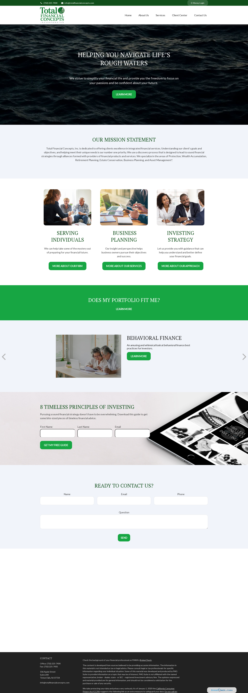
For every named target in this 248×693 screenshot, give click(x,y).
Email (118, 426)
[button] (128, 15)
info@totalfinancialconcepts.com (79, 3)
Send (124, 537)
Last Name (83, 426)
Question (124, 512)
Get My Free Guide (56, 445)
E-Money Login (197, 3)
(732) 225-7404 (50, 3)
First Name (46, 426)
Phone (181, 494)
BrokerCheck (146, 660)
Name (67, 494)
